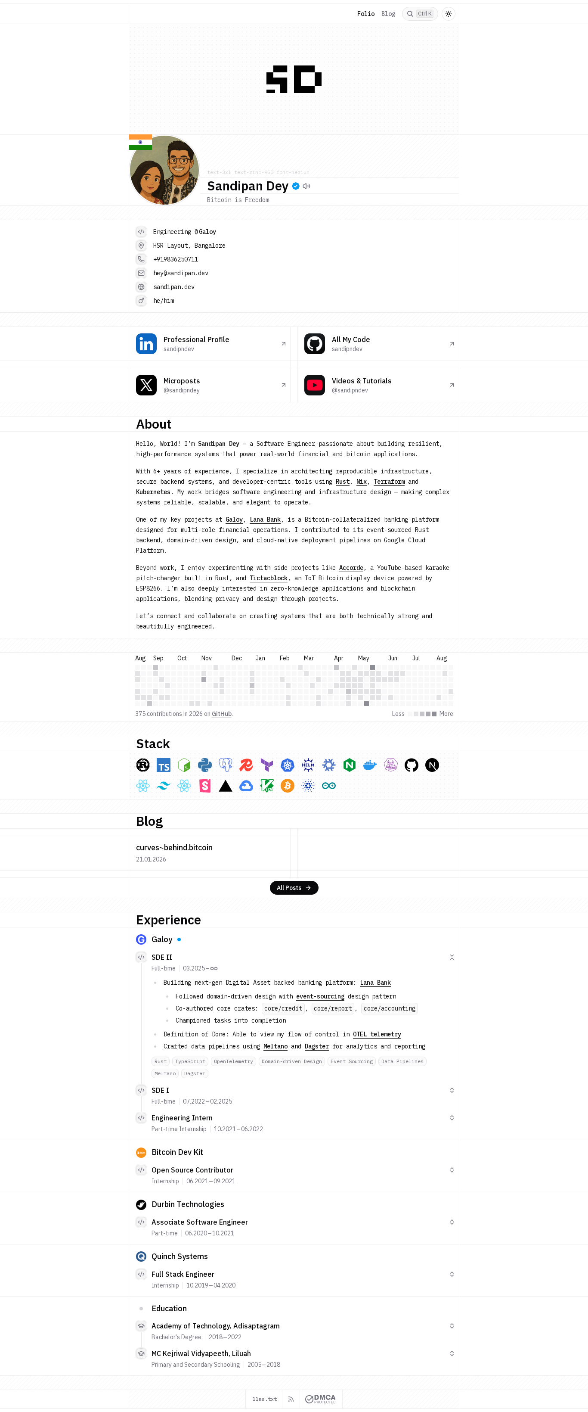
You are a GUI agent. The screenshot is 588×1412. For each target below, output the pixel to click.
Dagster (317, 1046)
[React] (143, 786)
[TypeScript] (163, 765)
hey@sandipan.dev (180, 273)
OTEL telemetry (377, 1034)
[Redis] (246, 765)
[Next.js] (432, 765)
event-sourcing (320, 996)
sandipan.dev (174, 287)
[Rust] (143, 765)
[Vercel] (225, 786)
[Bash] (184, 765)
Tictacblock (269, 578)
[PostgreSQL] (225, 765)
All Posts (289, 888)
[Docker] (370, 765)
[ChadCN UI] (184, 786)
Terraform (389, 481)
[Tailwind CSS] (163, 786)
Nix (361, 481)
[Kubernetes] (287, 765)
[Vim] (267, 786)
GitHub (222, 714)
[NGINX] (349, 765)
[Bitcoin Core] (287, 786)
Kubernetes (153, 492)
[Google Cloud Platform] (246, 786)
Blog (388, 14)
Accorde (351, 568)
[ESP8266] (329, 786)
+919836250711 (175, 259)
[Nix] (329, 765)
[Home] (141, 13)
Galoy (207, 232)
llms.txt (265, 1399)
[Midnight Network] (308, 786)
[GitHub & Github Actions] (411, 765)
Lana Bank (265, 519)
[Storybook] (205, 786)
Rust (343, 481)
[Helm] (308, 765)
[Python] (205, 765)
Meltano (275, 1046)
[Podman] (391, 765)
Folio (365, 14)
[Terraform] (267, 765)
